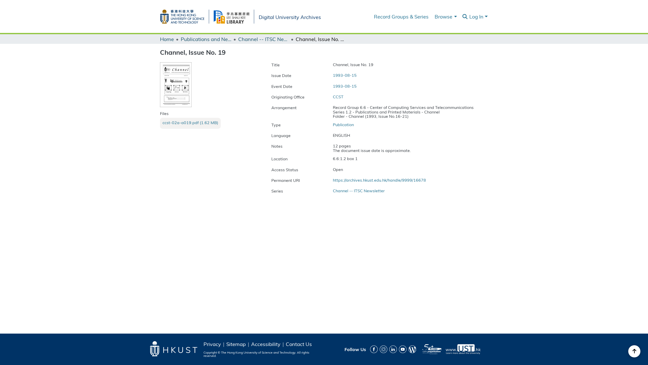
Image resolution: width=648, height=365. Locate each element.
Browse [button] (443, 16)
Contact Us (299, 344)
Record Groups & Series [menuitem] (401, 16)
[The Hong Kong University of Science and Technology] (184, 15)
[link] (190, 122)
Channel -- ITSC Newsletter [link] (263, 39)
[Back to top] (634, 351)
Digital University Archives (290, 16)
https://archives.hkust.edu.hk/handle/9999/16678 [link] (379, 180)
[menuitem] (445, 16)
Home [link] (167, 39)
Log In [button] (477, 16)
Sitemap (236, 344)
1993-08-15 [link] (345, 75)
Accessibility (265, 344)
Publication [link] (343, 124)
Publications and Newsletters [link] (206, 39)
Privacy (212, 344)
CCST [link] (338, 96)
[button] (465, 17)
